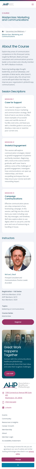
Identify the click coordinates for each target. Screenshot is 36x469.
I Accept (18, 459)
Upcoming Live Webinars (15, 31)
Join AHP (9, 373)
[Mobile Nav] (32, 4)
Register (18, 322)
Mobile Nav (32, 4)
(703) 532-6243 (10, 402)
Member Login (7, 437)
